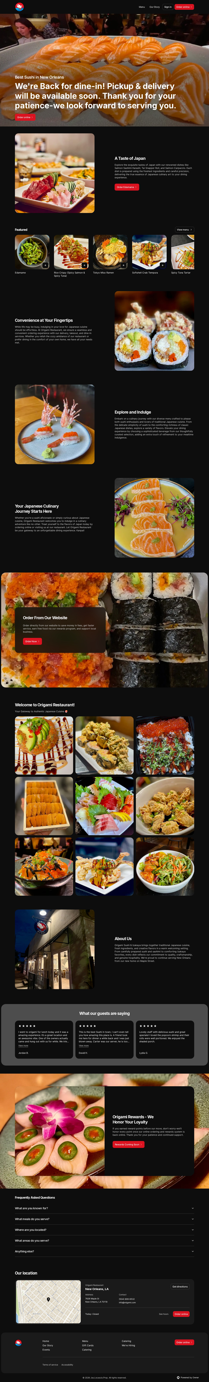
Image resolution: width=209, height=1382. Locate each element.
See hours (163, 1314)
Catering (126, 1341)
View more (23, 1045)
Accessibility (67, 1364)
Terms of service (50, 1364)
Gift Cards (88, 1345)
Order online (181, 1314)
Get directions (180, 1286)
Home (46, 1341)
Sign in (168, 6)
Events (46, 1349)
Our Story (155, 6)
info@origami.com (127, 1302)
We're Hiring (128, 1345)
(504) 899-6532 (127, 1299)
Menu (142, 6)
